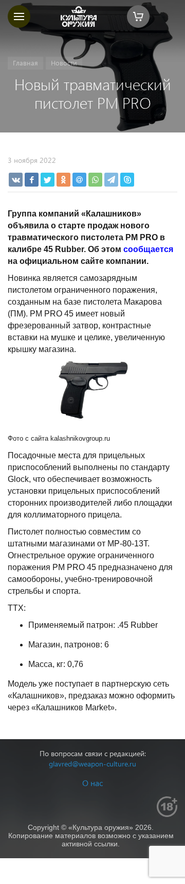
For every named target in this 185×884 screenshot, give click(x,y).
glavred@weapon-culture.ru (92, 764)
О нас (92, 782)
